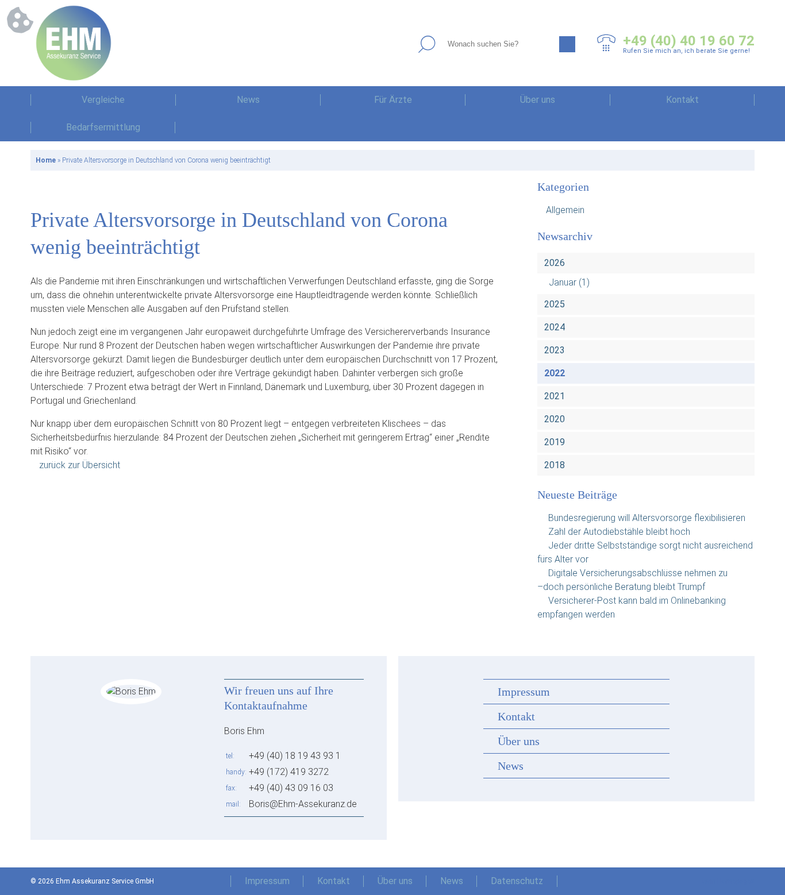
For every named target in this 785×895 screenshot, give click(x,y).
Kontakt (682, 99)
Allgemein (565, 210)
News (248, 99)
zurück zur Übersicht (79, 465)
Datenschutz (517, 880)
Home (46, 160)
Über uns (537, 99)
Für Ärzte (393, 99)
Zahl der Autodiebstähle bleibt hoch (619, 531)
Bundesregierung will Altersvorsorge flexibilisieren (646, 517)
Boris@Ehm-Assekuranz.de (303, 803)
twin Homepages (728, 881)
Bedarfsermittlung (103, 127)
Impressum (524, 691)
